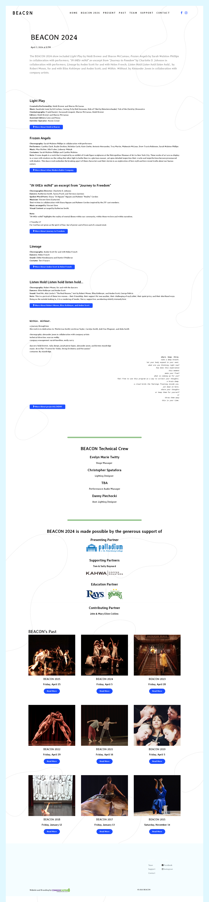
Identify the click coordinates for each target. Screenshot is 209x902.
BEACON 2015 (157, 819)
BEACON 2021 (104, 749)
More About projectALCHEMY (48, 406)
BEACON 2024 (104, 679)
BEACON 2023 (157, 679)
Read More (52, 691)
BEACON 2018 (52, 819)
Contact (151, 873)
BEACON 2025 (51, 679)
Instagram (168, 869)
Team (150, 865)
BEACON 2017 (104, 819)
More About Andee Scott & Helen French (53, 267)
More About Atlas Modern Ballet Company (54, 170)
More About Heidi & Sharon (47, 127)
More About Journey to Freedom (49, 231)
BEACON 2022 (51, 749)
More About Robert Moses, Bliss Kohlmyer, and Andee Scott (62, 305)
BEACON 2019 (157, 749)
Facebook (168, 865)
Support (151, 869)
